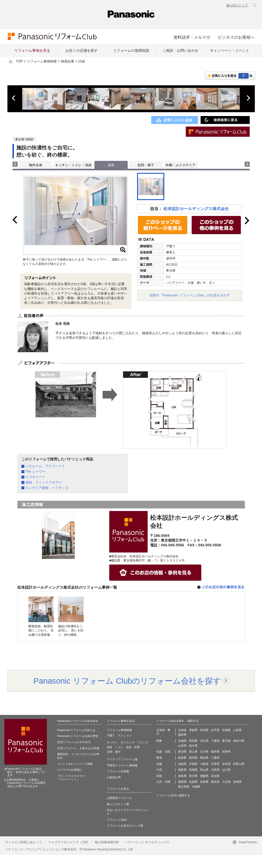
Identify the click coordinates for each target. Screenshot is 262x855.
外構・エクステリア (180, 165)
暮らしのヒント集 (118, 804)
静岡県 (193, 757)
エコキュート (35, 477)
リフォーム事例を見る (32, 50)
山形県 (237, 730)
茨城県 (182, 740)
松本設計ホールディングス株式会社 (196, 208)
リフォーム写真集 (118, 771)
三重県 (215, 757)
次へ (248, 98)
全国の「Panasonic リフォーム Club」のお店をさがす (189, 295)
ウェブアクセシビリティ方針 (68, 842)
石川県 (204, 751)
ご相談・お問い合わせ (180, 50)
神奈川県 (238, 740)
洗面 (129, 747)
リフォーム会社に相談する (173, 795)
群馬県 (193, 740)
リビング (142, 742)
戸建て (111, 735)
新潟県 (182, 751)
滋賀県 (182, 763)
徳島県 (182, 775)
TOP (19, 61)
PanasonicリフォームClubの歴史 (77, 735)
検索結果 (67, 61)
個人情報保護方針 (107, 842)
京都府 (193, 763)
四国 (159, 775)
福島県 (182, 734)
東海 (159, 757)
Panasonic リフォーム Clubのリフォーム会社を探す (127, 680)
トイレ (119, 747)
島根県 (193, 769)
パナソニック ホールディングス (147, 842)
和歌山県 (238, 763)
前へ (14, 98)
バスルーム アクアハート (45, 466)
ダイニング (128, 742)
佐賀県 (193, 781)
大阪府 (204, 763)
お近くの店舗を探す (82, 50)
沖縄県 (196, 786)
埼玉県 (204, 740)
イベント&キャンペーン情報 (75, 763)
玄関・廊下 (145, 165)
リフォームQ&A (117, 819)
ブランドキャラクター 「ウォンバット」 (71, 777)
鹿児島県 (183, 786)
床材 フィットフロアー (43, 482)
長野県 (226, 751)
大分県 (226, 781)
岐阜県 (182, 757)
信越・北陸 (163, 751)
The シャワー (35, 471)
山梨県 (182, 745)
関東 (159, 740)
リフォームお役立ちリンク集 (125, 825)
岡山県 (204, 769)
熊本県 (215, 781)
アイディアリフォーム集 (122, 759)
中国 (159, 769)
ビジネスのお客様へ (236, 37)
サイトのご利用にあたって (23, 842)
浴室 (109, 747)
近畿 (159, 763)
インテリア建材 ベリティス (47, 488)
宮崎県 (237, 781)
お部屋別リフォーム (119, 797)
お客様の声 (114, 777)
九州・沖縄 (163, 781)
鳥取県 (182, 769)
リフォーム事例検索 (42, 61)
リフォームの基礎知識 (131, 50)
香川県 (193, 775)
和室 (137, 747)
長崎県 (204, 781)
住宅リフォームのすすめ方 (74, 742)
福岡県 (182, 781)
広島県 (215, 769)
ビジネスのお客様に (69, 769)
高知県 (215, 775)
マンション (125, 735)
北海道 (182, 730)
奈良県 (226, 763)
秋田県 (204, 730)
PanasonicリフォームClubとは (76, 730)
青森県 (193, 730)
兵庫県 (215, 763)
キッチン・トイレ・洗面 (73, 165)
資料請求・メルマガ (191, 37)
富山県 (193, 751)
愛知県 (204, 757)
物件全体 (35, 165)
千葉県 (215, 740)
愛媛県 (204, 775)
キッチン (112, 742)
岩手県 (215, 730)
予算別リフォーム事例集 (122, 765)
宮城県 (226, 730)
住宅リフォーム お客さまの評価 (78, 748)
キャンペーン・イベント (229, 50)
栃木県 (193, 745)
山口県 (226, 769)
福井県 (215, 751)
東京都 (226, 740)
